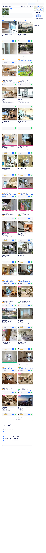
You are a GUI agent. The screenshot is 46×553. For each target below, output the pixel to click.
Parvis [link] (21, 419)
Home (13, 419)
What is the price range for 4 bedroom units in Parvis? (12, 438)
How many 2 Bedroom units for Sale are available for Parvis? (13, 431)
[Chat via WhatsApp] (15, 41)
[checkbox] (14, 22)
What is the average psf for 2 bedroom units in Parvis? (12, 440)
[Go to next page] (21, 417)
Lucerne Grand (40, 26)
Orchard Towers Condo (35, 26)
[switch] (32, 6)
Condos (19, 419)
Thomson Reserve (36, 27)
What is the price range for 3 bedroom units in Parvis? (12, 436)
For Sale (16, 419)
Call (13, 62)
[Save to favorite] (15, 22)
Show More (40, 27)
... (18, 417)
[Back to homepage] (2, 1)
